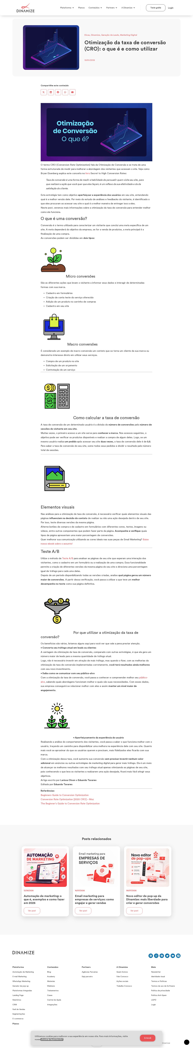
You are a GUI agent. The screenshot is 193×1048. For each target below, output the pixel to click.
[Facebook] (162, 956)
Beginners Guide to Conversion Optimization (65, 795)
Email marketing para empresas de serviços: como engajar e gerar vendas (94, 899)
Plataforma (18, 967)
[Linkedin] (150, 956)
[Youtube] (173, 956)
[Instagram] (156, 956)
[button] (44, 92)
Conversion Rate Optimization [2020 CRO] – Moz (67, 799)
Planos (15, 1024)
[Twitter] (167, 956)
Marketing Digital (128, 35)
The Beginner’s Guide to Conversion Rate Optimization (70, 803)
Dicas (87, 35)
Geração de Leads (110, 35)
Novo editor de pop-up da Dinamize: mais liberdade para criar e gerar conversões (147, 899)
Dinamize (95, 35)
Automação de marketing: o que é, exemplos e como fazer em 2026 (44, 899)
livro (87, 173)
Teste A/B (67, 558)
